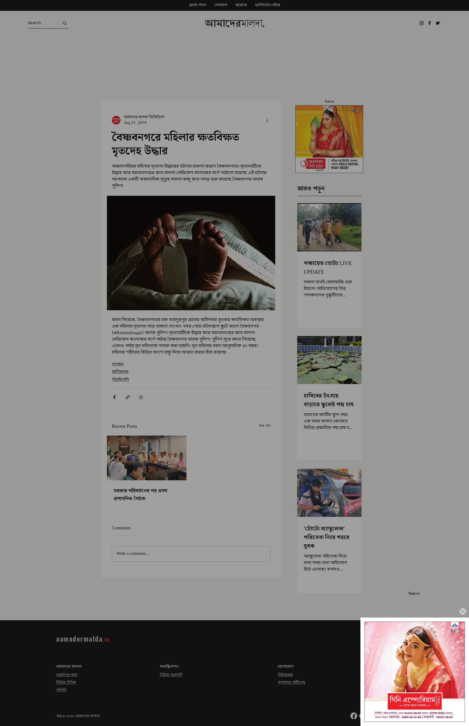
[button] (463, 611)
